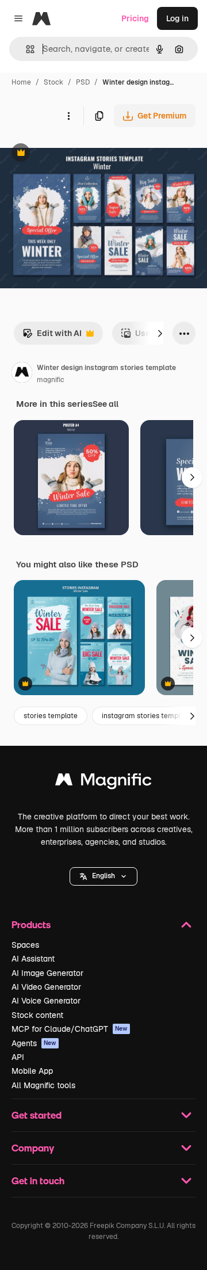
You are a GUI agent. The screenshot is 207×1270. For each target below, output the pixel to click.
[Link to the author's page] (22, 374)
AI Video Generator (46, 987)
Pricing (135, 18)
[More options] (68, 115)
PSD (83, 82)
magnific (50, 379)
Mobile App (32, 1071)
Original (73, 153)
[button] (103, 876)
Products (31, 924)
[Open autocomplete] (25, 49)
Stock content (37, 1015)
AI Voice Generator (46, 1001)
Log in (177, 18)
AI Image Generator (47, 973)
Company (33, 1148)
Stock (53, 82)
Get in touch (38, 1180)
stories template (51, 715)
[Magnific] (103, 782)
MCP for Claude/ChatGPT (70, 1029)
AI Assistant (33, 959)
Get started (37, 1115)
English (103, 875)
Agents (34, 1043)
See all (105, 404)
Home (21, 82)
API (18, 1057)
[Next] (160, 333)
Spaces (25, 945)
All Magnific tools (43, 1085)
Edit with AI (52, 336)
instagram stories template (146, 715)
